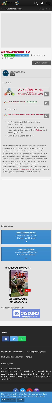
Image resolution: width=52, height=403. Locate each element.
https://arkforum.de (24, 169)
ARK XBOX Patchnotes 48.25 (15, 52)
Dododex (29, 371)
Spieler (39, 130)
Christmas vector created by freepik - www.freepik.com (24, 376)
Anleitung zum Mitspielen (26, 235)
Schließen (20, 400)
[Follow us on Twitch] (40, 9)
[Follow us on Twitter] (46, 9)
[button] (48, 3)
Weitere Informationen (8, 400)
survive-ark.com (8, 374)
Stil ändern (6, 379)
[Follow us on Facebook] (50, 9)
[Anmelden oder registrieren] (42, 3)
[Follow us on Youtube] (43, 9)
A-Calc (42, 371)
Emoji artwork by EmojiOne (32, 374)
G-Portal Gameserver (10, 371)
